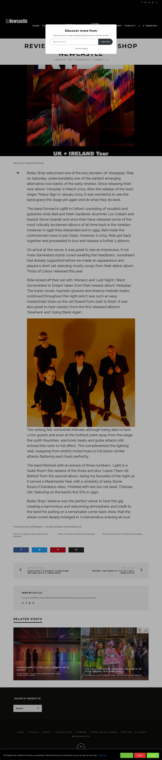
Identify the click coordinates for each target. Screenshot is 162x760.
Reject (140, 755)
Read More (102, 755)
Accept (153, 755)
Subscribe (105, 42)
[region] (81, 754)
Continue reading (81, 49)
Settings (127, 755)
